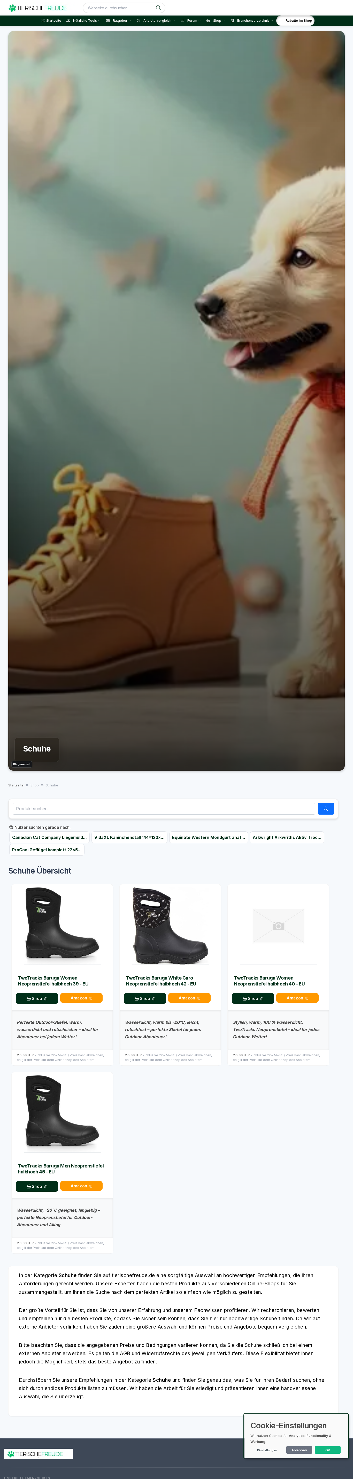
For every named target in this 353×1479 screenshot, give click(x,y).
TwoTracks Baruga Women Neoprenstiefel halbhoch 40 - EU (269, 981)
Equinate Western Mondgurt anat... (208, 837)
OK (327, 1450)
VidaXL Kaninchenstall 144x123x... (129, 837)
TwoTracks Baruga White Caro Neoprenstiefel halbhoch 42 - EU (161, 981)
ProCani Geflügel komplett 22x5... (47, 849)
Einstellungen (267, 1450)
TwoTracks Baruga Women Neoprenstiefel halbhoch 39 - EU (53, 981)
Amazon (79, 997)
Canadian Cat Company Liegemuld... (49, 837)
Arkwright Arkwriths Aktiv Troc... (287, 837)
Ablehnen (299, 1450)
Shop (36, 998)
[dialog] (296, 1436)
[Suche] (158, 7)
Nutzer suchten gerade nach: (42, 827)
